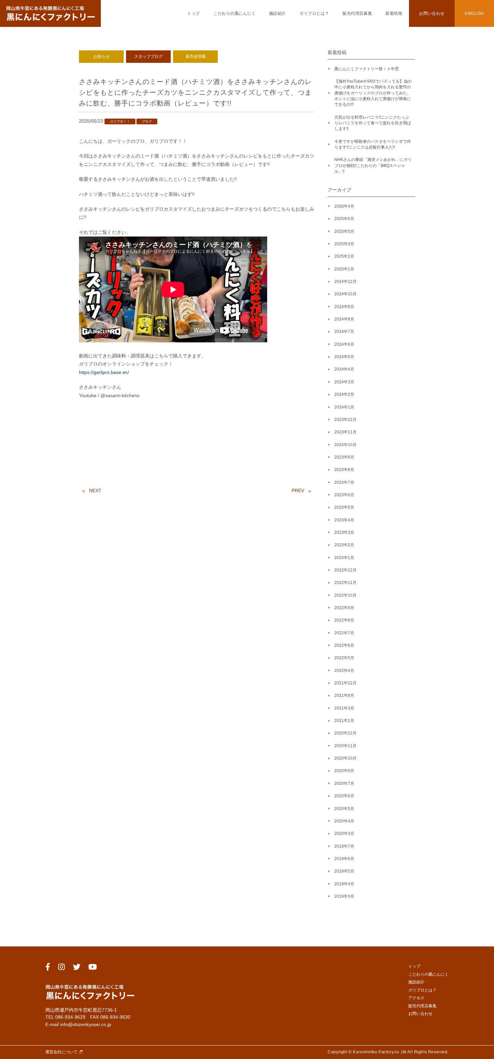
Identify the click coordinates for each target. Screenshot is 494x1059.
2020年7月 (344, 783)
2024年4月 (344, 369)
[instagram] (61, 968)
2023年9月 (344, 457)
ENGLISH (474, 13)
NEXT (95, 490)
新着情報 (393, 13)
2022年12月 (345, 570)
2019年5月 (344, 871)
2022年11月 (345, 583)
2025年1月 (344, 269)
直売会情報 (196, 56)
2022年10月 (345, 595)
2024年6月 (344, 344)
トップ (193, 13)
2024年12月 (345, 282)
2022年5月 (344, 658)
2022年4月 (344, 671)
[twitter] (76, 968)
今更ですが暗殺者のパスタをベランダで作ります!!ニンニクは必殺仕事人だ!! (372, 144)
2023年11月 (345, 432)
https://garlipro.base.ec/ (104, 372)
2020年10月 (345, 758)
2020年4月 (344, 821)
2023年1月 (344, 558)
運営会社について (61, 1052)
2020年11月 (345, 746)
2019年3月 (344, 896)
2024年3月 (344, 382)
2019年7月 (344, 846)
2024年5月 (344, 357)
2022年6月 (344, 645)
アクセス (416, 998)
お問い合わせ (431, 13)
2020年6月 (344, 796)
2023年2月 (344, 545)
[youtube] (92, 968)
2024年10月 (345, 294)
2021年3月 (344, 708)
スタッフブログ (148, 56)
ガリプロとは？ (314, 13)
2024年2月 (344, 394)
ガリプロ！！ (120, 121)
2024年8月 (344, 319)
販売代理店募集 (357, 13)
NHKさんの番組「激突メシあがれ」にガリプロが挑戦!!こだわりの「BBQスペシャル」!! (373, 165)
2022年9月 (344, 608)
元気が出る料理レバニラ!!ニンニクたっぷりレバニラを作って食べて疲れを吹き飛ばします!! (372, 123)
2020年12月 (345, 733)
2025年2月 (344, 256)
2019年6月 (344, 859)
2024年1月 (344, 407)
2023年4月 (344, 520)
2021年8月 (344, 695)
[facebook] (47, 968)
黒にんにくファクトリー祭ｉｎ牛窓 (366, 69)
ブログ (147, 121)
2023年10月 (345, 445)
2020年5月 (344, 809)
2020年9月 (344, 771)
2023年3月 (344, 533)
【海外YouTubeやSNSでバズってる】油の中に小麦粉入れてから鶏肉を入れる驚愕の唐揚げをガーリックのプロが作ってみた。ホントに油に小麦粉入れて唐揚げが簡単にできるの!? (373, 93)
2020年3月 (344, 834)
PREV (298, 490)
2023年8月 (344, 470)
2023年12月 (345, 420)
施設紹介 (277, 13)
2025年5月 (344, 231)
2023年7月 (344, 482)
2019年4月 (344, 884)
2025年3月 (344, 244)
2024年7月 (344, 332)
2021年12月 (345, 683)
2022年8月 (344, 620)
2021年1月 (344, 721)
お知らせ (101, 56)
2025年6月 (344, 219)
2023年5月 (344, 507)
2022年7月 (344, 633)
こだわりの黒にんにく (234, 13)
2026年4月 (344, 206)
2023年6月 (344, 495)
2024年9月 (344, 307)
